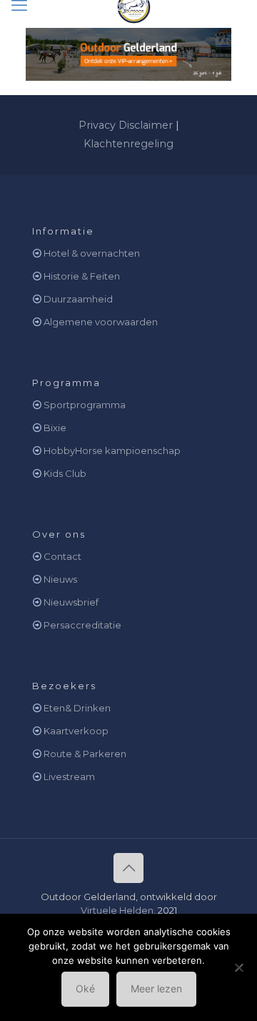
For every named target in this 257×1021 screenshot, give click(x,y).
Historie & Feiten (82, 276)
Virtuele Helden (117, 910)
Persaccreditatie (82, 625)
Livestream (69, 776)
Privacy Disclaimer (126, 125)
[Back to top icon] (128, 868)
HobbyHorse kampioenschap (112, 450)
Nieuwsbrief (71, 602)
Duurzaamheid (78, 299)
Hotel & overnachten (92, 253)
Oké (85, 988)
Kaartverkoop (76, 730)
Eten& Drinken (77, 708)
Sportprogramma (85, 404)
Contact (62, 556)
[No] (239, 967)
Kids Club (65, 473)
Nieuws (60, 579)
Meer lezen (156, 988)
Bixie (55, 427)
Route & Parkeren (85, 753)
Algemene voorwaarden (101, 321)
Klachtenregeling (128, 143)
